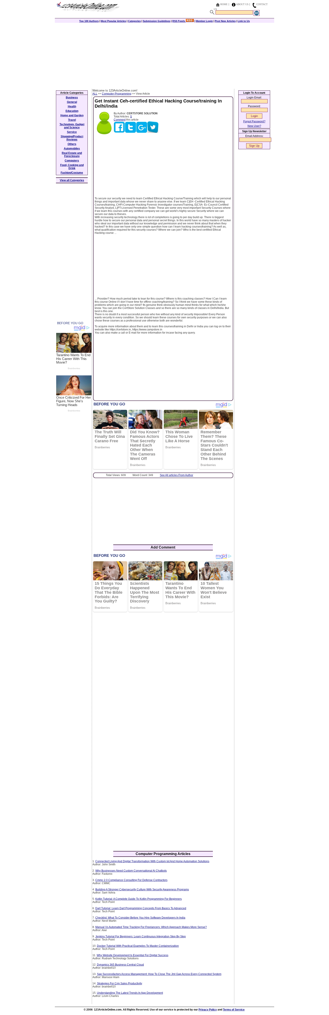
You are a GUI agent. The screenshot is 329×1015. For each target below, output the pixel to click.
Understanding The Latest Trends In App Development (130, 992)
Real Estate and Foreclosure (72, 154)
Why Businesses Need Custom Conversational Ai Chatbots (131, 870)
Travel (72, 119)
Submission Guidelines (156, 21)
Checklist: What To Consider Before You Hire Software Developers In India (140, 917)
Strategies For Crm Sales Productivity (119, 983)
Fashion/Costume (72, 172)
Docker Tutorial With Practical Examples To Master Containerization (138, 945)
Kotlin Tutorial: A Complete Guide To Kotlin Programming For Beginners (138, 898)
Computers (72, 160)
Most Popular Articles (113, 21)
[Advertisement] (164, 55)
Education (72, 111)
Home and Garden (71, 115)
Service (72, 132)
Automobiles (72, 148)
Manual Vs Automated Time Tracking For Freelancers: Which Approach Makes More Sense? (151, 927)
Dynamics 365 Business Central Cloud (120, 964)
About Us (242, 4)
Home (224, 4)
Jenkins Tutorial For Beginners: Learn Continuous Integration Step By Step (140, 936)
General (72, 102)
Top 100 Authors (89, 21)
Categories (134, 21)
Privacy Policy (208, 1009)
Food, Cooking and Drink (72, 167)
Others (72, 144)
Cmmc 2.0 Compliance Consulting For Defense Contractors (131, 880)
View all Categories (72, 180)
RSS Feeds (179, 21)
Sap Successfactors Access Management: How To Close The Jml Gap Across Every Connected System (159, 974)
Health (72, 106)
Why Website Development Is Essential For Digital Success (132, 955)
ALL (94, 93)
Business (72, 97)
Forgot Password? (254, 121)
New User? (254, 126)
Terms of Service (234, 1009)
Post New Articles (225, 21)
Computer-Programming (116, 93)
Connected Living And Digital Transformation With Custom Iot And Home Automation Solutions (152, 861)
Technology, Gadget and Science (72, 126)
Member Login (204, 21)
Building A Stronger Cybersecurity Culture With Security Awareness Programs (142, 889)
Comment (120, 119)
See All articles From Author (176, 475)
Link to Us (244, 21)
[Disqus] (163, 673)
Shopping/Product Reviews (72, 138)
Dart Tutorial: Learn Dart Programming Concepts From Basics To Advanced (140, 908)
